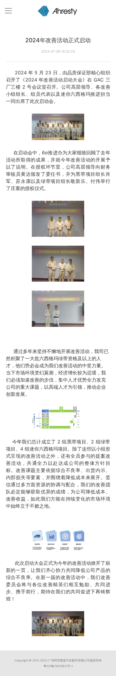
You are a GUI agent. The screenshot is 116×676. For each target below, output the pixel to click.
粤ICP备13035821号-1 (58, 666)
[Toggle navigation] (8, 11)
